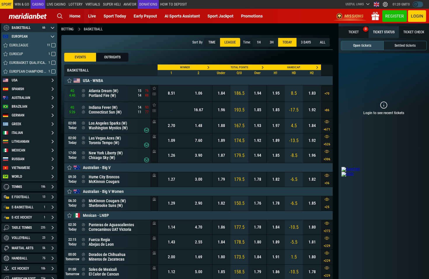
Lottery (76, 4)
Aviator (129, 4)
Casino (38, 4)
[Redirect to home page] (27, 16)
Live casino (56, 4)
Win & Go (22, 4)
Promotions (252, 16)
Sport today (115, 16)
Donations (148, 4)
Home (75, 16)
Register (394, 16)
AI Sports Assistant (182, 16)
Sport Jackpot (220, 16)
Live (92, 16)
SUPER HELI (112, 4)
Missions (354, 16)
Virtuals (93, 4)
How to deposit (173, 4)
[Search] (59, 16)
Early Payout (145, 16)
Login (417, 16)
